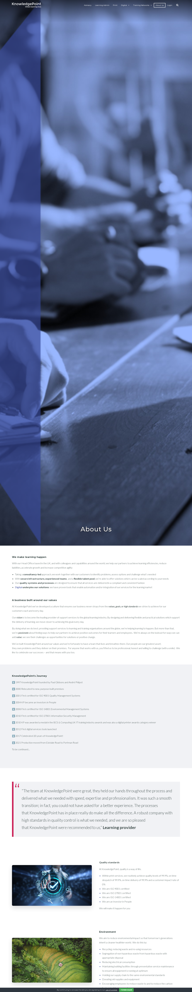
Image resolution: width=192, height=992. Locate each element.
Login (169, 5)
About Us (160, 5)
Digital (124, 5)
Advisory (88, 5)
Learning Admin (102, 5)
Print (115, 5)
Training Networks (141, 5)
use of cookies (111, 990)
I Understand (126, 990)
